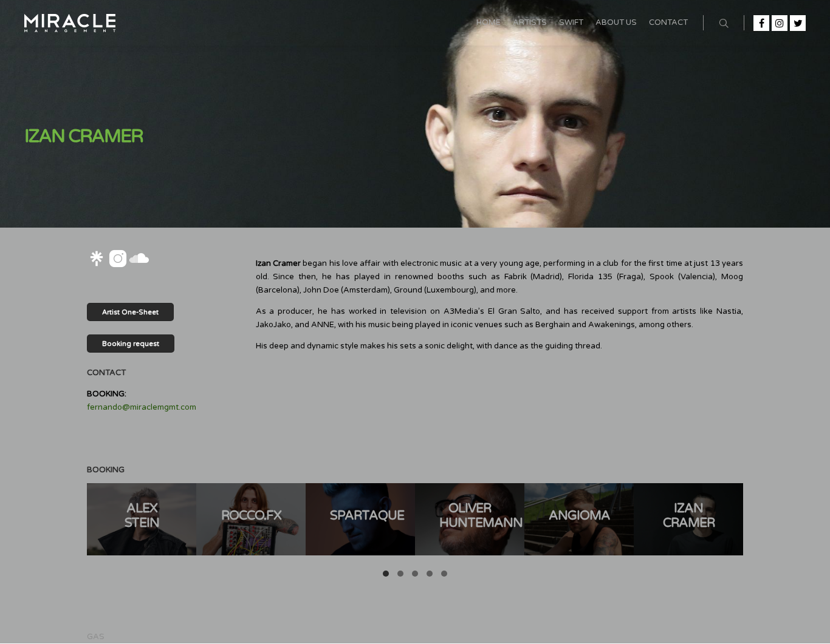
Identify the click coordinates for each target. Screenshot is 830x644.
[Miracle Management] (69, 23)
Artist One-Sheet (130, 312)
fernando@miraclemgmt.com (141, 407)
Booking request (130, 344)
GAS (96, 637)
